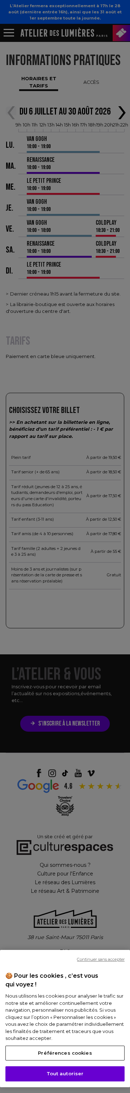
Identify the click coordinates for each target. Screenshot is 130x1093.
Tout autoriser (65, 1073)
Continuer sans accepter (101, 959)
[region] (65, 1018)
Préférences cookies (65, 1053)
